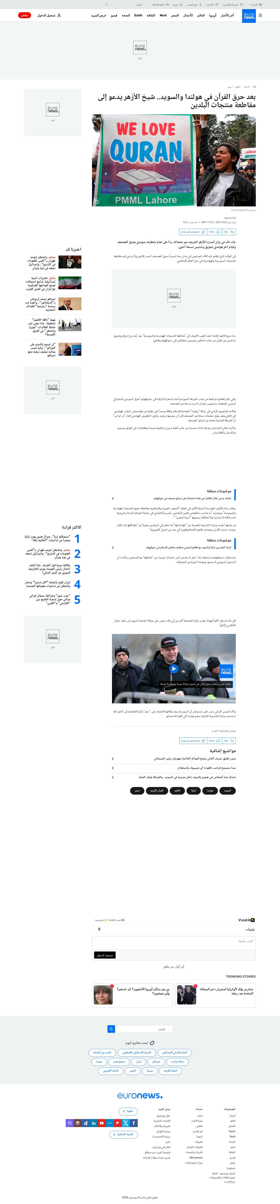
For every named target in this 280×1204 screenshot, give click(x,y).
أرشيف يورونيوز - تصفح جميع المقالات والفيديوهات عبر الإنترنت (222, 1177)
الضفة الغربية (170, 1071)
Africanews (196, 1158)
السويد (227, 791)
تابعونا (199, 1137)
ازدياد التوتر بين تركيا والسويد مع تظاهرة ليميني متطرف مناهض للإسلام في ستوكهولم (188, 547)
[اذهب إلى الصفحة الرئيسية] (249, 16)
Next (163, 15)
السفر (175, 15)
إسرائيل (156, 1062)
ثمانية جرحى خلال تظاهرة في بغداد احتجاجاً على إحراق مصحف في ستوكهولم (192, 498)
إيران (138, 1062)
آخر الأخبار (227, 15)
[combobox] (125, 5)
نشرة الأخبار (197, 1121)
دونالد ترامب (177, 1062)
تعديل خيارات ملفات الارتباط (156, 1158)
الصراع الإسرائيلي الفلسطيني (136, 1053)
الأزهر (177, 791)
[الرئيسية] (255, 87)
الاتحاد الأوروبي (111, 1071)
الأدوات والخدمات (194, 1152)
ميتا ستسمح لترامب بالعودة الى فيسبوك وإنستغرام (207, 768)
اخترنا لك (73, 250)
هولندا (210, 791)
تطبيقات (199, 1142)
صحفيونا (231, 1168)
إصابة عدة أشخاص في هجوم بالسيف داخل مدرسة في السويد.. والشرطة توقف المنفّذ (187, 777)
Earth (138, 15)
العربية (255, 4)
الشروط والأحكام (162, 1126)
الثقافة (151, 15)
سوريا (99, 1062)
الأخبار (246, 87)
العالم (201, 15)
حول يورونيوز (163, 1116)
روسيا (150, 1071)
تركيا (193, 791)
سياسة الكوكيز (163, 1131)
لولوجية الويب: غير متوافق (157, 1152)
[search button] (106, 5)
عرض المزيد (164, 1110)
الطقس (199, 1126)
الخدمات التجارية (162, 1121)
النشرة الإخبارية (125, 1134)
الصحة (126, 15)
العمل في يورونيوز (161, 1147)
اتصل (167, 1142)
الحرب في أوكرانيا (102, 1053)
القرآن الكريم (157, 791)
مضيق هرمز (119, 1062)
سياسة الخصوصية (161, 1137)
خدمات (199, 1110)
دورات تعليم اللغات (194, 1163)
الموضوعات (229, 1110)
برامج (232, 1163)
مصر (229, 87)
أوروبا (212, 15)
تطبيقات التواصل (194, 1147)
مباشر (24, 15)
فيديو (114, 15)
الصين (133, 1071)
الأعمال (188, 15)
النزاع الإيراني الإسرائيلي (174, 1053)
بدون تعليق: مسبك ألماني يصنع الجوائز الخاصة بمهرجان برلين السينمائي (195, 759)
